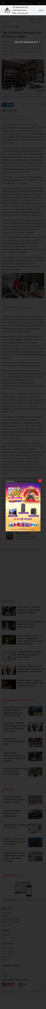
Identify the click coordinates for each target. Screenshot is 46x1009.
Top (43, 1000)
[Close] (1, 10)
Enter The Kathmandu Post (26, 41)
